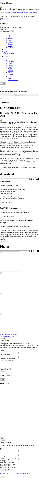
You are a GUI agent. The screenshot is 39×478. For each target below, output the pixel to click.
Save (8, 369)
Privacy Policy (14, 473)
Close (2, 379)
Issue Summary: (5, 355)
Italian (10, 40)
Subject (2, 457)
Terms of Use (4, 473)
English (10, 44)
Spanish (10, 38)
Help (5, 51)
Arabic (10, 42)
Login (6, 56)
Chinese (10, 47)
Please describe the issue (7, 358)
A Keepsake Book (6, 20)
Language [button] (7, 35)
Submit (9, 470)
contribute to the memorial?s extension (24, 12)
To (1, 449)
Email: (2, 351)
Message (3, 461)
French (10, 46)
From (1, 453)
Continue (3, 29)
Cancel (3, 369)
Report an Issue (9, 53)
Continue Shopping (19, 95)
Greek (10, 37)
